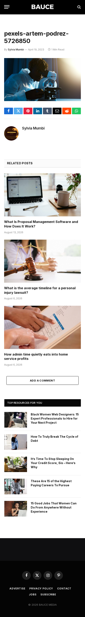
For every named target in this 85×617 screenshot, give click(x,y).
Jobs (32, 594)
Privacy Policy (41, 588)
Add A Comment (42, 380)
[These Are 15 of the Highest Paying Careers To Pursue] (15, 486)
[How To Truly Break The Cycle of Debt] (15, 442)
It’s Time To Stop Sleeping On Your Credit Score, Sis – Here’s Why (53, 463)
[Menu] (6, 7)
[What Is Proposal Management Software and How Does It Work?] (42, 194)
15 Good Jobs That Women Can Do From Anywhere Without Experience (54, 507)
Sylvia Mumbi (16, 49)
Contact (64, 588)
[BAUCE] (42, 7)
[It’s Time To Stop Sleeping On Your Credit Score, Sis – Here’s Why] (15, 464)
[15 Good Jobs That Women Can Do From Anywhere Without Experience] (15, 509)
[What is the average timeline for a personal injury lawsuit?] (42, 261)
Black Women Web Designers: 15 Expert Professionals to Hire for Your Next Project (55, 418)
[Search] (79, 7)
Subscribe (48, 594)
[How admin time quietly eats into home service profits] (42, 327)
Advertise (17, 588)
